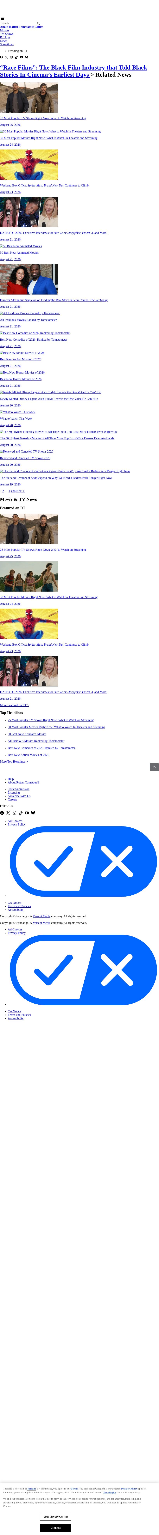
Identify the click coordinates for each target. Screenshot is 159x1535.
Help (11, 779)
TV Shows (6, 33)
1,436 (12, 491)
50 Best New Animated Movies (27, 734)
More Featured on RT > (14, 705)
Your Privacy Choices (24, 899)
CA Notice (14, 902)
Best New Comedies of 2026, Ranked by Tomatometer (41, 748)
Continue (56, 1527)
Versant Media (41, 916)
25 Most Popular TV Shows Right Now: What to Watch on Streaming (51, 720)
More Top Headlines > (14, 761)
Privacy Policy (17, 824)
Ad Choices (15, 821)
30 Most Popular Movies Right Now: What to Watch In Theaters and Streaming (56, 727)
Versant (31, 1488)
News (3, 40)
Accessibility (15, 909)
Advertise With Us (19, 796)
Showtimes (7, 44)
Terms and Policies (19, 906)
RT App (5, 37)
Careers (12, 799)
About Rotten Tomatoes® (23, 782)
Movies (4, 30)
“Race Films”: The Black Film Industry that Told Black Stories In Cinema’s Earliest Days (73, 71)
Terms (74, 1488)
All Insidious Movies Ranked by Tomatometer (36, 741)
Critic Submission (18, 789)
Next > (20, 491)
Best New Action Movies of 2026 (28, 755)
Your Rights (109, 1492)
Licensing (14, 792)
